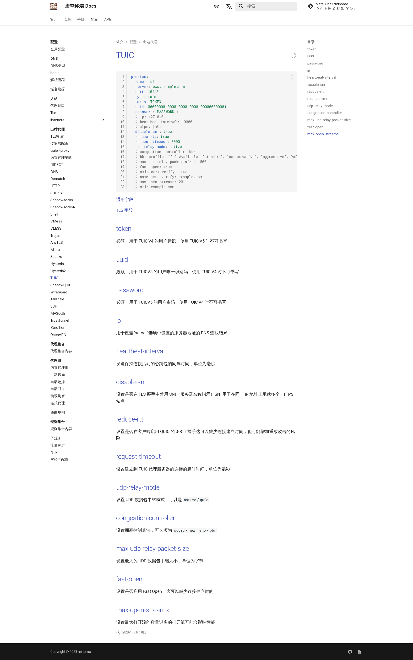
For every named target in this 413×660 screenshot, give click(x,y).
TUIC (125, 55)
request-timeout (138, 456)
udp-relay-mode (138, 487)
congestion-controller (145, 518)
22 (122, 181)
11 (122, 126)
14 (122, 141)
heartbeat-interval (140, 351)
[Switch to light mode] (216, 6)
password (130, 290)
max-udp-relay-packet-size (152, 548)
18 (122, 161)
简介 (54, 19)
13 (122, 136)
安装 (67, 19)
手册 (80, 19)
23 (122, 186)
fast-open (129, 579)
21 (122, 176)
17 (122, 156)
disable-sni (131, 382)
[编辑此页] (294, 55)
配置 (94, 19)
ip (118, 321)
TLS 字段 (124, 210)
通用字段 (124, 199)
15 (122, 146)
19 (122, 166)
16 (122, 151)
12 (122, 131)
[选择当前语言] (229, 6)
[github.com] (350, 651)
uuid (122, 259)
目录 (311, 42)
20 (122, 171)
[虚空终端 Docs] (53, 6)
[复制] (291, 77)
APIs (108, 19)
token (124, 229)
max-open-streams (142, 610)
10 (122, 121)
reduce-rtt (129, 419)
